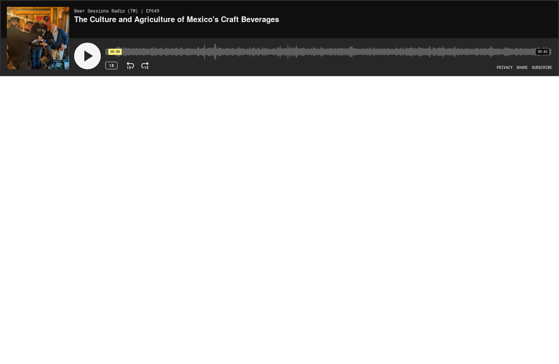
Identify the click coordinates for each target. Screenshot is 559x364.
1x (111, 65)
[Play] (87, 56)
